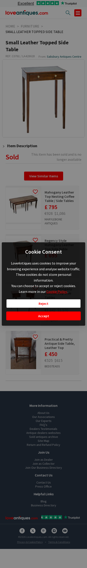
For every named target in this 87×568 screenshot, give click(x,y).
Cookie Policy (57, 291)
